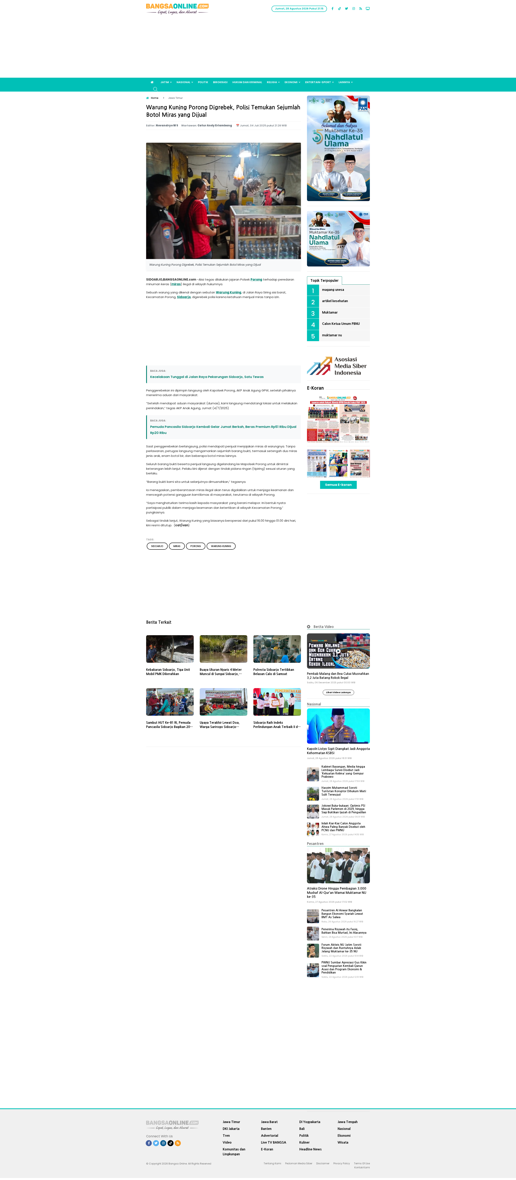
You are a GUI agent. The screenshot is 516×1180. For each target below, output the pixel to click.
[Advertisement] (258, 47)
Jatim (164, 82)
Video (227, 1142)
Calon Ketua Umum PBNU (341, 323)
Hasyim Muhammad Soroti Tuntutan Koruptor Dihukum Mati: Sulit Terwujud (343, 791)
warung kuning (221, 546)
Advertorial (269, 1135)
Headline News (310, 1149)
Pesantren (315, 843)
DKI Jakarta (231, 1128)
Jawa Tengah (348, 1121)
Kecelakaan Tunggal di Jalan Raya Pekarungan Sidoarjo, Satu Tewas (207, 377)
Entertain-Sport (318, 82)
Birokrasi (220, 82)
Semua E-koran (338, 484)
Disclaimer (322, 1163)
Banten (266, 1128)
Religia (272, 82)
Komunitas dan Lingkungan (234, 1152)
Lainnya (344, 82)
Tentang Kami (272, 1163)
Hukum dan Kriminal (247, 82)
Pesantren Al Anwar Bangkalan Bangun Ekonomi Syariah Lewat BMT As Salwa (342, 914)
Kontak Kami (362, 1167)
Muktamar (330, 312)
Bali (302, 1128)
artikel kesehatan (335, 300)
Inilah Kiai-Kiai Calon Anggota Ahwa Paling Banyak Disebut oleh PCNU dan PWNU (343, 827)
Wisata (343, 1142)
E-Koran (315, 388)
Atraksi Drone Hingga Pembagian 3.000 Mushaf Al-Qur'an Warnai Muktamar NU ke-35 (336, 892)
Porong (256, 279)
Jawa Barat (269, 1121)
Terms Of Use (362, 1163)
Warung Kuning (228, 292)
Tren (226, 1135)
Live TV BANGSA (273, 1142)
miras (176, 284)
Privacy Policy (341, 1163)
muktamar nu (332, 335)
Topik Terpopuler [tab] (324, 280)
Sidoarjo (184, 297)
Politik (203, 82)
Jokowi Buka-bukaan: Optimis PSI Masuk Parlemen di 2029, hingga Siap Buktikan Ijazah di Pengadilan (343, 809)
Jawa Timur (231, 1121)
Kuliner (304, 1142)
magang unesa (333, 289)
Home (154, 98)
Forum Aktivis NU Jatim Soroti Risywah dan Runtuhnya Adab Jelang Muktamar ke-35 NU (341, 948)
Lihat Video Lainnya (338, 692)
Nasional (183, 82)
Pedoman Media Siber (298, 1163)
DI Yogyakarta (309, 1121)
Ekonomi (291, 82)
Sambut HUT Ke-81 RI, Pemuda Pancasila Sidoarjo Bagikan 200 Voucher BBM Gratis (169, 727)
